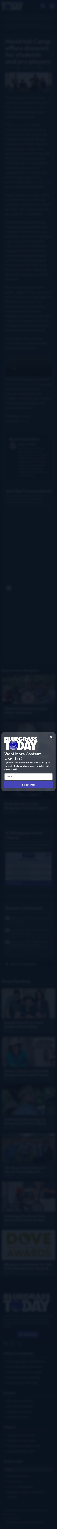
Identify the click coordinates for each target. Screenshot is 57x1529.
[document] (28, 764)
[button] (51, 737)
